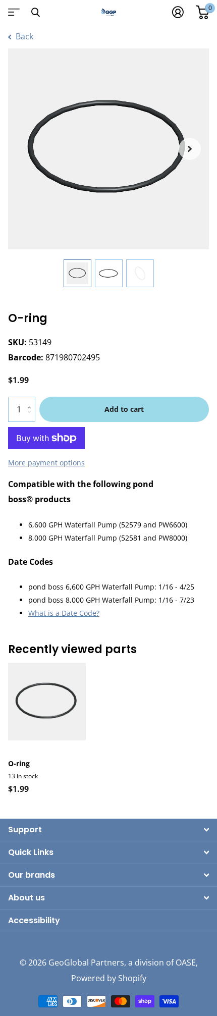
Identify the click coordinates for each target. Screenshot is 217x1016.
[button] (190, 148)
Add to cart (124, 409)
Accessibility (34, 920)
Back (23, 36)
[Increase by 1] (31, 400)
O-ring (19, 763)
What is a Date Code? (63, 613)
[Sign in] (178, 12)
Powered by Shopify (108, 978)
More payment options (46, 462)
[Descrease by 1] (31, 418)
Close (35, 12)
